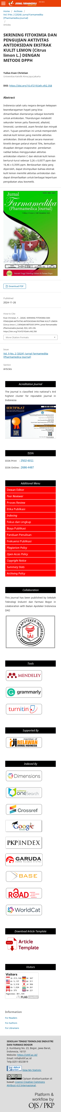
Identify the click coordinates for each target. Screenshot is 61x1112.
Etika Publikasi (16, 509)
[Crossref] (24, 815)
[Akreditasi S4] (30, 437)
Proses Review (16, 503)
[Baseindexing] (24, 882)
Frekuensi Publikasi (19, 541)
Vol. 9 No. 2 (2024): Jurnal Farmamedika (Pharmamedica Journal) (23, 16)
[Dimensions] (24, 781)
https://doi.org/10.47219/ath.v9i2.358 (30, 85)
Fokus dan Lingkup (19, 522)
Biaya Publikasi (16, 528)
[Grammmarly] (24, 698)
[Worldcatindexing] (24, 915)
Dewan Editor (15, 490)
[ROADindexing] (24, 898)
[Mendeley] (24, 681)
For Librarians (12, 1028)
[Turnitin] (24, 714)
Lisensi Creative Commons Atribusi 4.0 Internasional (26, 1083)
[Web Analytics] (14, 1070)
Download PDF (16, 286)
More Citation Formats (17, 337)
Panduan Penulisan (19, 535)
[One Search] (24, 798)
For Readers (11, 1017)
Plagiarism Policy (17, 548)
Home (6, 11)
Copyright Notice (16, 560)
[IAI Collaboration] (30, 647)
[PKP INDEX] (24, 848)
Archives (18, 11)
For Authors (11, 1022)
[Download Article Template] (22, 951)
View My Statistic (31, 1070)
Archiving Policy (16, 573)
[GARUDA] (24, 865)
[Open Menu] (3, 3)
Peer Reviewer (15, 496)
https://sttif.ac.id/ (27, 1054)
